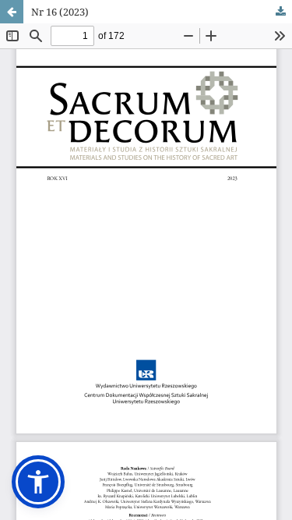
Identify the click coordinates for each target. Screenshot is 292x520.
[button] (38, 481)
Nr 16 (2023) (60, 12)
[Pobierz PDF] (280, 11)
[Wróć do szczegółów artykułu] (11, 11)
